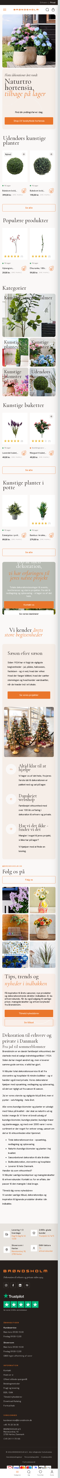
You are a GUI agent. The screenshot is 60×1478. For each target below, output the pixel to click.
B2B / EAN (8, 1392)
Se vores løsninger (29, 613)
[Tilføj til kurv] (24, 191)
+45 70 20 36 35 (11, 1424)
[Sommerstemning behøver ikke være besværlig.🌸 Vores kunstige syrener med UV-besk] (15, 900)
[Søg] (47, 9)
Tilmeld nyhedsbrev (29, 1013)
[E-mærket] (27, 1285)
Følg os (29, 879)
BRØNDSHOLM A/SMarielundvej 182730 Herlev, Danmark (13, 1432)
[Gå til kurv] (53, 9)
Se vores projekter (28, 695)
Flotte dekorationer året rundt (21, 75)
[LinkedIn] (20, 1285)
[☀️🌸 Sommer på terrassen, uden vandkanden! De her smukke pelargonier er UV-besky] (15, 927)
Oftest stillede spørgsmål (15, 1379)
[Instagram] (6, 1285)
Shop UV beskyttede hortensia (29, 120)
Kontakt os (28, 604)
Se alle (29, 207)
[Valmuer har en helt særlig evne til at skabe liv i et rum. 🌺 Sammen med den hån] (43, 900)
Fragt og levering (11, 1388)
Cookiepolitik (46, 1457)
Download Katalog (12, 1401)
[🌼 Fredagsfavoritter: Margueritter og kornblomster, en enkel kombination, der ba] (15, 955)
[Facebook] (13, 1285)
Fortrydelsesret (29, 1462)
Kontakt (7, 1370)
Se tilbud (29, 1022)
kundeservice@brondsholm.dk (17, 1420)
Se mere (29, 315)
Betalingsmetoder (11, 1383)
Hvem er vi (8, 1375)
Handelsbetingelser (14, 1457)
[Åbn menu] (4, 9)
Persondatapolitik (31, 1457)
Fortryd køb (9, 1405)
